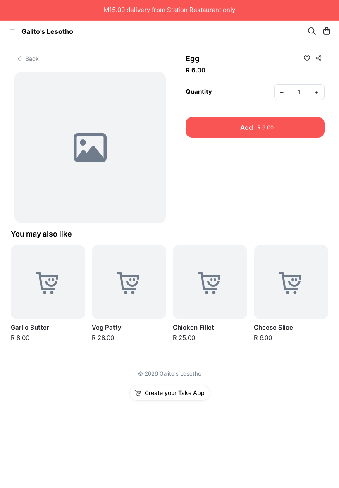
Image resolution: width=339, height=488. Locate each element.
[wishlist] (306, 57)
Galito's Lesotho (47, 31)
